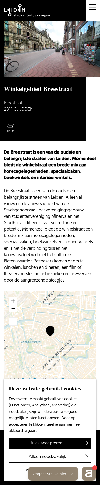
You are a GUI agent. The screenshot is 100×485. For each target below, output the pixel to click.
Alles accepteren (46, 443)
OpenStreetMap (30, 379)
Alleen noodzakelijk (47, 457)
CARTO (59, 379)
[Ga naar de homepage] (27, 10)
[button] (50, 331)
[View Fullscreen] (13, 321)
